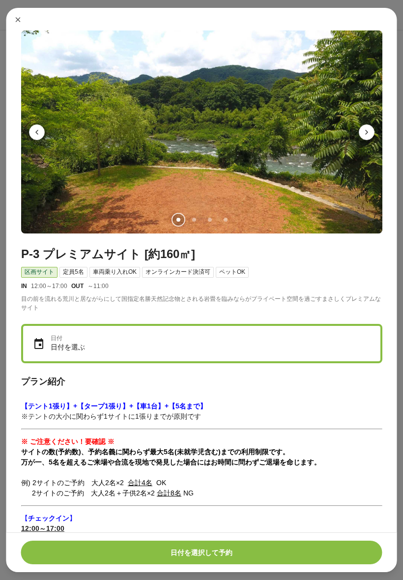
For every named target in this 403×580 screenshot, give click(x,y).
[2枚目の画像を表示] (194, 220)
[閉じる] (18, 20)
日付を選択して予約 (201, 552)
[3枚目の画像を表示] (209, 220)
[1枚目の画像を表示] (178, 220)
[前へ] (37, 132)
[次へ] (366, 132)
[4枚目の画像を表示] (225, 220)
